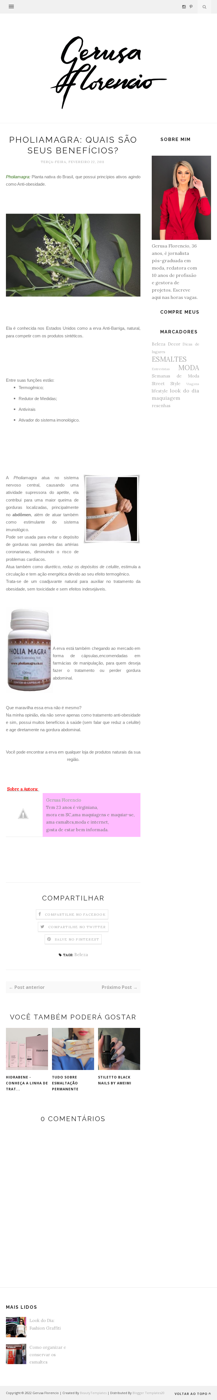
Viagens (192, 384)
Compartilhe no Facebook (75, 914)
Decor (174, 344)
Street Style (166, 383)
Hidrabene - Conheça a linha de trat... (27, 1083)
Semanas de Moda (175, 376)
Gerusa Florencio (63, 800)
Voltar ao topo (191, 1394)
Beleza (81, 954)
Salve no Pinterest (77, 939)
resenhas (161, 405)
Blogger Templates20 (148, 1393)
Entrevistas (161, 369)
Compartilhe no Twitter (77, 927)
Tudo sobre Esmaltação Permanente (65, 1083)
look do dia (184, 390)
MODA (188, 367)
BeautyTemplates (93, 1393)
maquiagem (166, 398)
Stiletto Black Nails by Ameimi (114, 1080)
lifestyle (160, 391)
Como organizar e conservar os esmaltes (47, 1355)
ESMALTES (169, 359)
